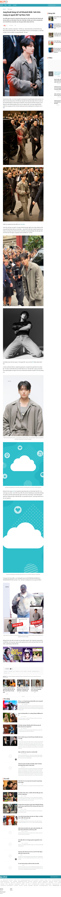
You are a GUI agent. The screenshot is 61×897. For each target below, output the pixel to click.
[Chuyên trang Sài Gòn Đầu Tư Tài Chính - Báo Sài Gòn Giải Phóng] (19, 865)
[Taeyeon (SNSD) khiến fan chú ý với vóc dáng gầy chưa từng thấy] (37, 683)
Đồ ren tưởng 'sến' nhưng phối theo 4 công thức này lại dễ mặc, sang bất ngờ (23, 689)
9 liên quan (58, 76)
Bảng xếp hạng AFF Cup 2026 (22, 881)
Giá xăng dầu (15, 881)
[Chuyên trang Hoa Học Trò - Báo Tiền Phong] (5, 25)
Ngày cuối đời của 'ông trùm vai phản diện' (27, 752)
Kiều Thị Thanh (13, 882)
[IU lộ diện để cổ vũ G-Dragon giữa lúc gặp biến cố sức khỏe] (10, 844)
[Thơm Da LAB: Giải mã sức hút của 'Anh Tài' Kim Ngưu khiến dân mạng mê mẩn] (10, 856)
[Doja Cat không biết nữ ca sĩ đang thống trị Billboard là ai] (10, 717)
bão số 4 (2, 882)
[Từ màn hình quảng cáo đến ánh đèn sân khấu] (10, 867)
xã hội (13, 491)
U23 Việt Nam (42, 884)
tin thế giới (22, 884)
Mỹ (31, 882)
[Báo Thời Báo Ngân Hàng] (19, 704)
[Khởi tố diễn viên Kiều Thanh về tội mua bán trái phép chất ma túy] (51, 81)
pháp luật (40, 881)
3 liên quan (24, 809)
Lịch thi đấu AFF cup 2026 (35, 884)
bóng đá (23, 882)
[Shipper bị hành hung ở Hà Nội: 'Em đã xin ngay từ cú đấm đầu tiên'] (51, 73)
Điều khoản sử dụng (2, 891)
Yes (8, 673)
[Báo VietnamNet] (19, 819)
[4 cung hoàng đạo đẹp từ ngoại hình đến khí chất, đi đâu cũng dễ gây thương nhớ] (9, 683)
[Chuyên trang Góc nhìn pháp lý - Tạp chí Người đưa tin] (19, 809)
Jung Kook (5, 671)
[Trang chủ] (3, 2)
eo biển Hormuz (35, 881)
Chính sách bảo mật (2, 892)
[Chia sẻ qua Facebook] (4, 664)
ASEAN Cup (39, 882)
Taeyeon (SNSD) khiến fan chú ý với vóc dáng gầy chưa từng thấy (37, 689)
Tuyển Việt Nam (36, 885)
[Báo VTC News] (55, 19)
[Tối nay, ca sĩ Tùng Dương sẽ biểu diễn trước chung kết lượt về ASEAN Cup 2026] (10, 705)
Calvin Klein (22, 224)
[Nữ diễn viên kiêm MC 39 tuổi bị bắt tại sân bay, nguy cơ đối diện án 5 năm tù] (51, 35)
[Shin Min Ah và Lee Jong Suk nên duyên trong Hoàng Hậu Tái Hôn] (10, 785)
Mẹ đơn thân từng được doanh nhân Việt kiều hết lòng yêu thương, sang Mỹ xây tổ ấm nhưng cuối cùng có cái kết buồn (30, 806)
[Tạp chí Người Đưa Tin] (19, 728)
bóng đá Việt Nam (48, 884)
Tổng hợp (11, 890)
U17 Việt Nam (16, 885)
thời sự (6, 884)
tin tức (56, 882)
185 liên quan (26, 704)
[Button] (6, 25)
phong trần (17, 671)
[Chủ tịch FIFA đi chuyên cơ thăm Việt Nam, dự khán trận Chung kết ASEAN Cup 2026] (51, 25)
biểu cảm (5, 673)
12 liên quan (26, 831)
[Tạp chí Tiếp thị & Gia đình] (17, 692)
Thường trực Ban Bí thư (55, 884)
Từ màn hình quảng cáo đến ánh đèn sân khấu (28, 863)
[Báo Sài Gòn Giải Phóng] (55, 83)
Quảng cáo (1, 893)
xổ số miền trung (3, 885)
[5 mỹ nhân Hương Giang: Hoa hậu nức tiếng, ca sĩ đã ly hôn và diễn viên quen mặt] (10, 820)
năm (26, 884)
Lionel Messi (27, 882)
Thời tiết (50, 885)
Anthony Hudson (18, 882)
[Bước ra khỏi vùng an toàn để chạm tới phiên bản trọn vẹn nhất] (10, 741)
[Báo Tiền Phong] (19, 753)
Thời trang (10, 9)
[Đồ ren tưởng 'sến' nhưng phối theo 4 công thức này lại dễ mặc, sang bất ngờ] (23, 683)
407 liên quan (26, 843)
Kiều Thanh (55, 881)
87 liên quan (59, 83)
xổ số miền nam (51, 882)
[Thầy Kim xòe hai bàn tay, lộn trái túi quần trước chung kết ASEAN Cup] (51, 88)
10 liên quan (25, 753)
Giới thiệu (1, 890)
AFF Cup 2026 (30, 881)
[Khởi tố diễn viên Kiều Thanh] (51, 18)
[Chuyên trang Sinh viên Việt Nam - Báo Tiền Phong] (19, 740)
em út (21, 671)
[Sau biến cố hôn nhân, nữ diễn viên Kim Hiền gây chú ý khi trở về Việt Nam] (10, 797)
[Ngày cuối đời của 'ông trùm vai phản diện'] (10, 756)
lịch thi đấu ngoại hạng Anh (43, 885)
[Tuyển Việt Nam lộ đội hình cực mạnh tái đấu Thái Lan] (51, 42)
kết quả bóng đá (17, 884)
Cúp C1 (11, 881)
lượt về (29, 884)
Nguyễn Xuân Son (44, 882)
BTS (33, 362)
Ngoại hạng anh (11, 884)
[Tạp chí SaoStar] (32, 692)
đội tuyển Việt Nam (10, 885)
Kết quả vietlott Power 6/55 (5, 881)
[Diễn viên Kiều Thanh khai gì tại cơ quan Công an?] (51, 95)
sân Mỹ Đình (2, 884)
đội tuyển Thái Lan (7, 882)
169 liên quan (26, 819)
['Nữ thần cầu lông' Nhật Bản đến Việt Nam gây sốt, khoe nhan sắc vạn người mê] (10, 729)
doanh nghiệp (30, 885)
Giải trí (4, 9)
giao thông (25, 885)
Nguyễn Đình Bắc (45, 881)
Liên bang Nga (35, 882)
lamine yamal (51, 881)
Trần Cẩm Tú (21, 885)
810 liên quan (25, 728)
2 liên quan (24, 716)
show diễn (29, 671)
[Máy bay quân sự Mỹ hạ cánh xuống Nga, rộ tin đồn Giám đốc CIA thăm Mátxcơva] (51, 50)
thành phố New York (35, 671)
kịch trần (25, 671)
